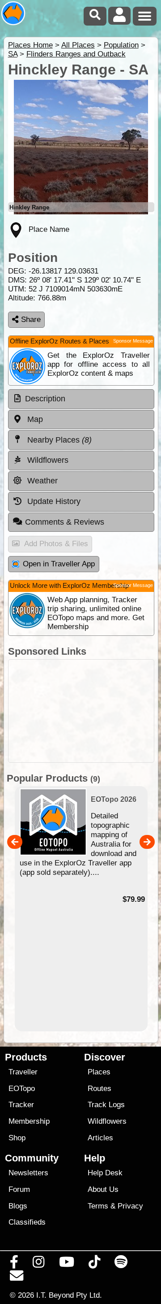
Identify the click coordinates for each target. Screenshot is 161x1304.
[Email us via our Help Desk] (17, 1278)
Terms (98, 1206)
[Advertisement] (81, 711)
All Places (78, 45)
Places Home (30, 45)
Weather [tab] (41, 480)
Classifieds (27, 1222)
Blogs (17, 1206)
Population (121, 45)
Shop (16, 1138)
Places (99, 1072)
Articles (100, 1138)
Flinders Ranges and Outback (76, 54)
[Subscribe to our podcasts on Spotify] (121, 1264)
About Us (103, 1189)
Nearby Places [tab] (58, 439)
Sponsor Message (133, 340)
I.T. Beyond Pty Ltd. (69, 1295)
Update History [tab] (52, 501)
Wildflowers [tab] (46, 460)
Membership (29, 1121)
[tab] (81, 399)
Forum (19, 1189)
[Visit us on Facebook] (14, 1264)
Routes (99, 1088)
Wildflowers (107, 1121)
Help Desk (105, 1173)
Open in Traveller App (59, 564)
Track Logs (106, 1104)
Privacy (130, 1206)
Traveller (23, 1072)
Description (45, 398)
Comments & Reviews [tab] (64, 521)
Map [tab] (34, 419)
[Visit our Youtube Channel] (66, 1264)
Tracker (21, 1104)
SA (12, 54)
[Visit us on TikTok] (94, 1264)
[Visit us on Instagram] (39, 1264)
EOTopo (21, 1088)
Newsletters (28, 1173)
